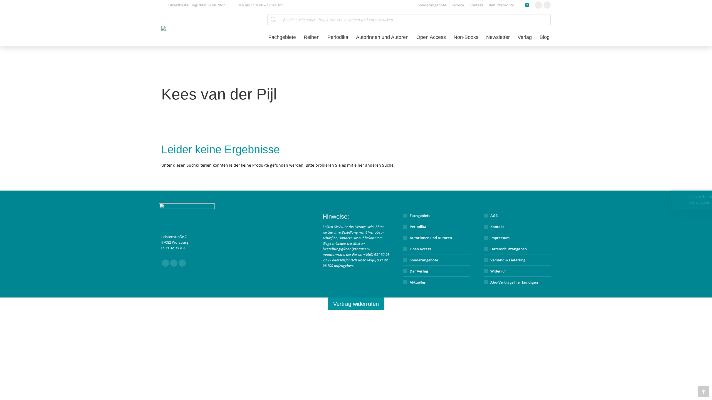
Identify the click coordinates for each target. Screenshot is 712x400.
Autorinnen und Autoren (431, 237)
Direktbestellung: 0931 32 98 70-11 (197, 5)
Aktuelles (418, 282)
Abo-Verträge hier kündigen (514, 282)
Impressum (500, 237)
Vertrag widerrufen (356, 304)
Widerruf (498, 271)
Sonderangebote (424, 260)
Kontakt (497, 226)
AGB (494, 215)
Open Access (420, 248)
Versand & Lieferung (507, 260)
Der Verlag (419, 271)
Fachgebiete (420, 215)
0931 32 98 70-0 (173, 247)
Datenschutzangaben (508, 248)
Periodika (418, 226)
